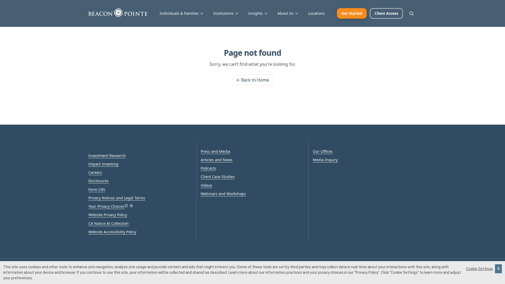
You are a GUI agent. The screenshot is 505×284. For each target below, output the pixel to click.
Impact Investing (103, 163)
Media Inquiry (325, 159)
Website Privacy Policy (107, 214)
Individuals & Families (179, 13)
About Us (285, 13)
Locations (316, 13)
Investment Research (107, 155)
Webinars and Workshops (223, 193)
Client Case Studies (218, 176)
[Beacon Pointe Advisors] (117, 12)
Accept (498, 268)
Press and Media (215, 151)
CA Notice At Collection (108, 223)
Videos (206, 185)
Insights (255, 13)
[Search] (411, 13)
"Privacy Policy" (367, 272)
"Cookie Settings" (404, 272)
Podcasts (208, 168)
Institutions (223, 13)
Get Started (351, 13)
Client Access (386, 13)
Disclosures (98, 180)
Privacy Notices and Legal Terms (116, 197)
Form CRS (96, 189)
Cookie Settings (479, 269)
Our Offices (323, 151)
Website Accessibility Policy (112, 231)
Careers (95, 172)
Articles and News (217, 159)
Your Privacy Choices (106, 206)
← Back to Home (252, 80)
